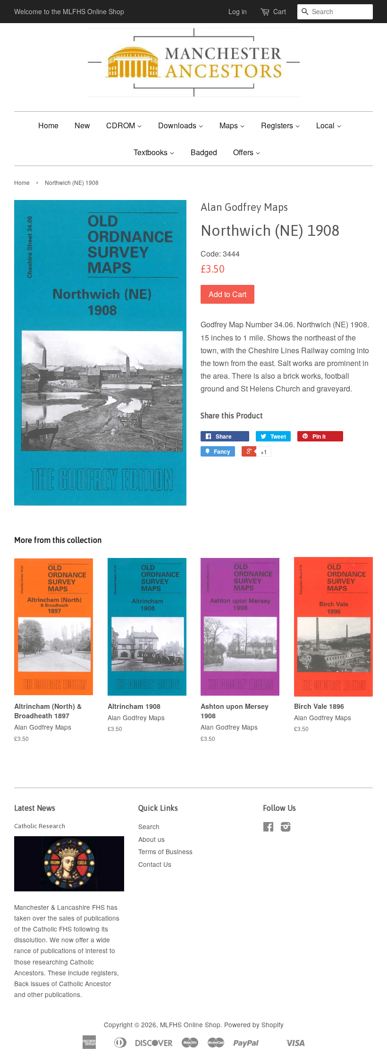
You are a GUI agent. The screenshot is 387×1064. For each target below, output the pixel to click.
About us (151, 839)
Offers (244, 152)
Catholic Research (39, 826)
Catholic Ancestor (85, 983)
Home (48, 125)
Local (326, 125)
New (82, 125)
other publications (53, 994)
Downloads (178, 125)
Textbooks (151, 152)
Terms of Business (165, 851)
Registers (278, 125)
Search (149, 826)
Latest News (34, 808)
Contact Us (154, 864)
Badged (204, 152)
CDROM (121, 125)
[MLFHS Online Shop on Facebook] (268, 828)
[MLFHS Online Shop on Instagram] (285, 828)
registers (104, 972)
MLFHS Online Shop (190, 1024)
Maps (229, 125)
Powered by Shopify (254, 1024)
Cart (279, 11)
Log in (237, 11)
